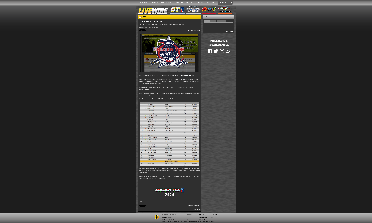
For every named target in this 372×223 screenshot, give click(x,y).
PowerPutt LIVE (203, 217)
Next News (197, 30)
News (188, 219)
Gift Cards (189, 2)
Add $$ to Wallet (166, 2)
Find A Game (143, 2)
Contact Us (171, 219)
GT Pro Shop (199, 2)
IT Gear (188, 217)
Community (202, 219)
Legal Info (165, 219)
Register (213, 216)
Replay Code (210, 2)
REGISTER (228, 2)
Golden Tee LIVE (203, 214)
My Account (214, 214)
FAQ (212, 217)
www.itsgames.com (167, 217)
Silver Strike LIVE (203, 216)
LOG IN (221, 2)
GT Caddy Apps (179, 2)
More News (229, 31)
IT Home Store (153, 2)
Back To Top (197, 209)
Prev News (190, 30)
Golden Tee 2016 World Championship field (182, 75)
